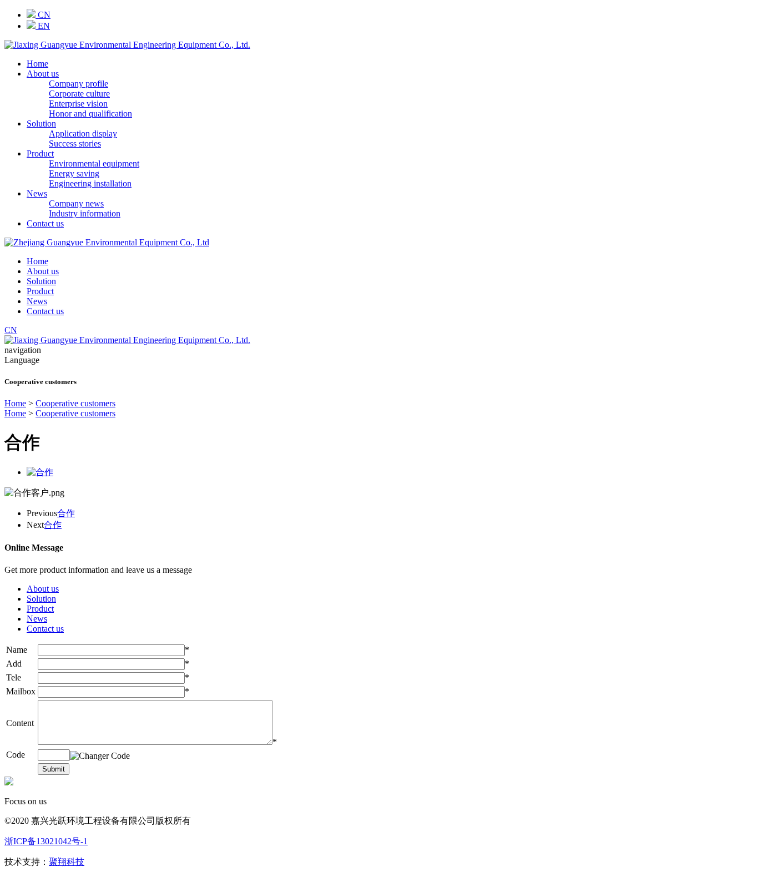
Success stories (75, 143)
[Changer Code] (100, 756)
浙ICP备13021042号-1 (46, 841)
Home (37, 63)
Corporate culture (79, 93)
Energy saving (74, 173)
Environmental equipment (94, 163)
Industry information (84, 213)
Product (40, 153)
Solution (41, 123)
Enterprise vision (78, 103)
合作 (66, 513)
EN (43, 26)
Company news (76, 203)
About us (43, 73)
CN (43, 14)
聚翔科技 (66, 861)
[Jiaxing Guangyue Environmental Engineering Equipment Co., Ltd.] (127, 44)
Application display (83, 133)
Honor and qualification (90, 113)
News (37, 193)
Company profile (78, 83)
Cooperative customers (75, 403)
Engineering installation (90, 183)
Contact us (45, 223)
